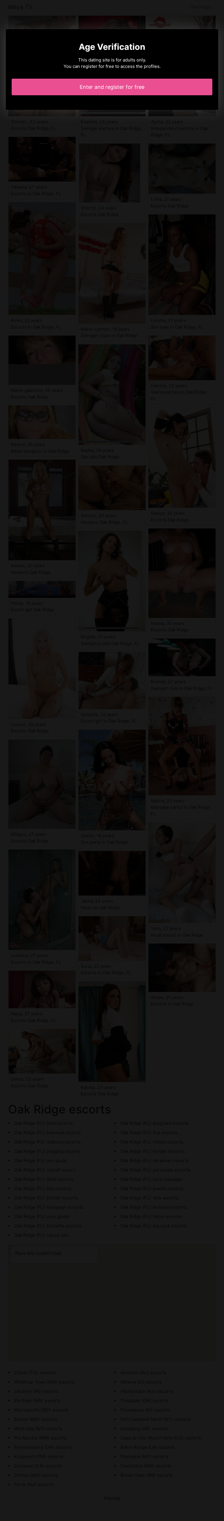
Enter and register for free (112, 87)
